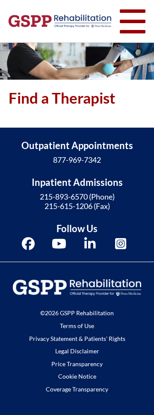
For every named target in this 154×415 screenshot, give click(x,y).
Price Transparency (77, 363)
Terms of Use (77, 325)
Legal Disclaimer (77, 351)
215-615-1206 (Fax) (77, 206)
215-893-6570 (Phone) (77, 196)
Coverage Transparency (77, 389)
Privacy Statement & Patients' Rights (77, 338)
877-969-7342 (77, 159)
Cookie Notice (77, 376)
